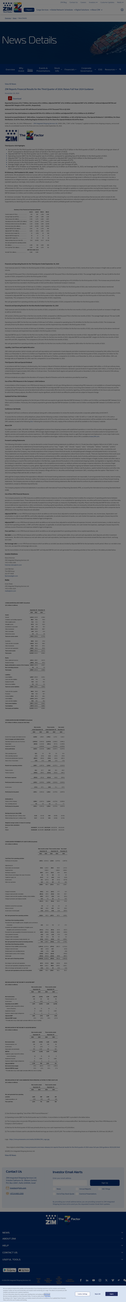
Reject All (97, 1294)
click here (47, 1294)
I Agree (112, 1294)
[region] (63, 1294)
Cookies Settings (82, 1294)
